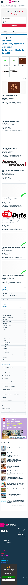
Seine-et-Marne (14, 338)
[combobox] (6, 29)
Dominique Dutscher (10, 222)
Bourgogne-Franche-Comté (14, 321)
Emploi (2, 553)
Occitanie (14, 348)
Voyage (2, 557)
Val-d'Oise (14, 346)
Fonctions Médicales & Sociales (13, 386)
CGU (19, 528)
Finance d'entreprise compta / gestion (13, 383)
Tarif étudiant (4, 560)
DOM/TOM (14, 327)
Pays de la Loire (14, 352)
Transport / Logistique (13, 413)
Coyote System (9, 199)
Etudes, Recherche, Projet (13, 381)
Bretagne (14, 323)
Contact (19, 532)
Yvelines (14, 336)
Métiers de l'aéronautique (13, 400)
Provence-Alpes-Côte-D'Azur (14, 354)
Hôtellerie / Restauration (13, 389)
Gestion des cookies (24, 577)
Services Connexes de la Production (13, 411)
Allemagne (14, 359)
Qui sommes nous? (22, 536)
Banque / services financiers (13, 372)
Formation (3, 550)
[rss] (7, 531)
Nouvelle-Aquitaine (14, 315)
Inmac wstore (8, 173)
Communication (13, 378)
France (13, 310)
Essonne (14, 340)
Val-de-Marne (14, 344)
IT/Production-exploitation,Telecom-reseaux (13, 394)
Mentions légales (22, 530)
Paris (14, 331)
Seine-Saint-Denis (14, 342)
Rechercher (14, 25)
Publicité (6, 539)
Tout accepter (8, 577)
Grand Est (14, 313)
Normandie (14, 319)
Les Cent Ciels (9, 96)
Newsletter (20, 534)
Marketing (13, 397)
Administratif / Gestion (14, 293)
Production (13, 402)
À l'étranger (13, 357)
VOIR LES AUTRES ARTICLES (18, 505)
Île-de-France (14, 329)
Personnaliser (8, 579)
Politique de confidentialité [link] (8, 582)
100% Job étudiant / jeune (13, 367)
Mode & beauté (4, 555)
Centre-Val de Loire (14, 325)
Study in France (7, 542)
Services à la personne (13, 408)
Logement (3, 562)
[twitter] (4, 531)
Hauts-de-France (14, 350)
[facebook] (2, 531)
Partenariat (6, 540)
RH (13, 405)
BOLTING (8, 123)
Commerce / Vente (13, 375)
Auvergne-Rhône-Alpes (14, 317)
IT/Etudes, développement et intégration (13, 392)
